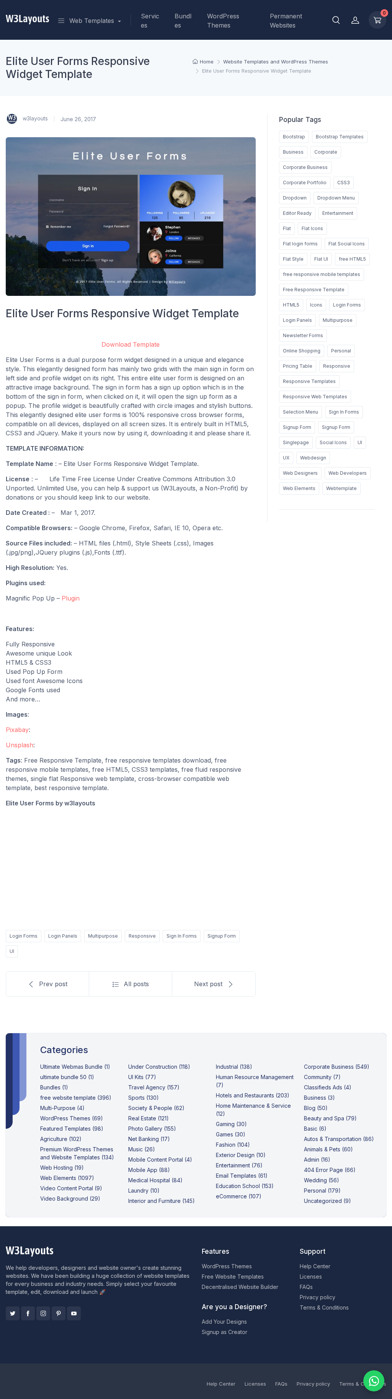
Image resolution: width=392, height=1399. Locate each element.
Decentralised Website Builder (240, 1287)
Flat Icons (312, 228)
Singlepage (296, 442)
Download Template (130, 344)
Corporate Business (305, 167)
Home (207, 61)
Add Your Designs (224, 1321)
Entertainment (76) (239, 1165)
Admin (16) (317, 1159)
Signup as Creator (224, 1332)
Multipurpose (103, 936)
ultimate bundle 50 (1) (67, 1077)
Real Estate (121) (148, 1118)
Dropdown (295, 198)
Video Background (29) (70, 1198)
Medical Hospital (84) (155, 1180)
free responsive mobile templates (321, 274)
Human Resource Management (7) (255, 1081)
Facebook (28, 1313)
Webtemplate (341, 488)
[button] (336, 20)
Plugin (71, 598)
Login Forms (24, 936)
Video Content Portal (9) (71, 1188)
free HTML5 (352, 259)
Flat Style (293, 259)
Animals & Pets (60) (328, 1149)
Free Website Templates (233, 1276)
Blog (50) (316, 1108)
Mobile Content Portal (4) (160, 1159)
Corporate (325, 152)
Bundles (183, 20)
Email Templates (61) (242, 1175)
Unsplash (19, 745)
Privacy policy (317, 1297)
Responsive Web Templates (315, 396)
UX (286, 458)
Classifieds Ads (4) (327, 1087)
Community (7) (322, 1077)
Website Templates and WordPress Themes (275, 61)
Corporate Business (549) (336, 1066)
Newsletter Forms (303, 335)
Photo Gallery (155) (152, 1128)
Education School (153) (245, 1186)
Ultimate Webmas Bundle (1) (75, 1066)
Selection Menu (300, 412)
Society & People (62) (156, 1108)
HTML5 (291, 305)
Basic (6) (315, 1128)
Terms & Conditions (324, 1307)
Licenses (311, 1276)
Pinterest (58, 1313)
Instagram (43, 1313)
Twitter (13, 1313)
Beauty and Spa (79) (330, 1118)
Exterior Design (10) (241, 1155)
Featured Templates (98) (71, 1128)
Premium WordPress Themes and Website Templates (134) (77, 1153)
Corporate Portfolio (305, 182)
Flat (287, 228)
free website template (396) (75, 1097)
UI (12, 951)
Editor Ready (297, 213)
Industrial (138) (234, 1066)
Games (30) (230, 1134)
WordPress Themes (223, 20)
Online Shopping (301, 351)
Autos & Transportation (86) (339, 1139)
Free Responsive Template (314, 289)
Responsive (142, 936)
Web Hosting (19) (62, 1167)
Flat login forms (300, 244)
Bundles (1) (54, 1087)
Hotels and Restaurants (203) (252, 1095)
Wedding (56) (321, 1180)
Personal (341, 351)
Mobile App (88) (149, 1170)
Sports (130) (143, 1097)
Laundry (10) (144, 1190)
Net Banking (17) (149, 1139)
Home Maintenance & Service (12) (253, 1109)
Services (150, 20)
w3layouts (34, 118)
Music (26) (141, 1149)
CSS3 (343, 182)
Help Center (315, 1266)
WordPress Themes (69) (71, 1118)
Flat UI (321, 259)
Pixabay (17, 730)
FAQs (306, 1287)
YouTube (74, 1313)
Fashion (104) (233, 1144)
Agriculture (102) (61, 1139)
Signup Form (221, 936)
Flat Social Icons (346, 244)
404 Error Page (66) (330, 1170)
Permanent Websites (286, 20)
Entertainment (337, 213)
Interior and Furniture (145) (161, 1201)
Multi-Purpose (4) (62, 1108)
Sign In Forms (182, 936)
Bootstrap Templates (340, 137)
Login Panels (62, 936)
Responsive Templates (309, 381)
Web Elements (299, 488)
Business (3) (319, 1097)
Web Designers (300, 473)
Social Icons (333, 442)
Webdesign (313, 458)
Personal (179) (322, 1190)
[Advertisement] (131, 867)
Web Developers (347, 473)
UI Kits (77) (142, 1077)
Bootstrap (294, 137)
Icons (316, 305)
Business (293, 152)
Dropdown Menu (336, 198)
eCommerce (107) (238, 1196)
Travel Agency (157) (154, 1087)
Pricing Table (297, 366)
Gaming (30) (231, 1124)
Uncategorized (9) (327, 1201)
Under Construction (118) (159, 1066)
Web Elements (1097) (67, 1178)
